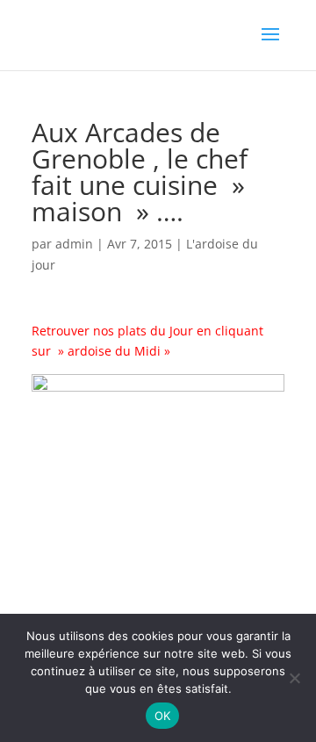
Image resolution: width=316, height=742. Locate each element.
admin (74, 243)
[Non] (294, 678)
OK (162, 716)
